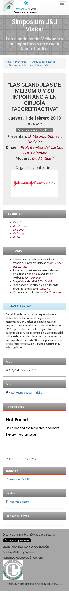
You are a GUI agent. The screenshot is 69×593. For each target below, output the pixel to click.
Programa (21, 61)
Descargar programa (30, 458)
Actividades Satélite (43, 61)
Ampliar (10, 458)
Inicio (8, 61)
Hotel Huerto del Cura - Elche (25, 392)
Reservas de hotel (19, 501)
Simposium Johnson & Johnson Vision (30, 65)
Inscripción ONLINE (19, 479)
